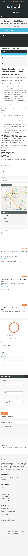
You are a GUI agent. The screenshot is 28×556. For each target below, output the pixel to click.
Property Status (6, 389)
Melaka (7, 30)
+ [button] (3, 188)
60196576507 (15, 12)
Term (2, 341)
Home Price (3, 356)
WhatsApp (6, 221)
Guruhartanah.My (5, 500)
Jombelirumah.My (5, 496)
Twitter (5, 218)
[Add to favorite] (3, 36)
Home (2, 30)
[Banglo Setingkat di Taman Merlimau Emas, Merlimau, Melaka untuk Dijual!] (14, 196)
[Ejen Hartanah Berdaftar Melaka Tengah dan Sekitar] (14, 6)
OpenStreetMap (19, 209)
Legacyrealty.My (5, 487)
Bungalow (5, 180)
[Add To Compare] (1, 35)
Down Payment (4, 363)
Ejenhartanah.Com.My (6, 494)
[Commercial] (14, 401)
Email (5, 224)
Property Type (6, 397)
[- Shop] (14, 402)
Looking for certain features (7, 416)
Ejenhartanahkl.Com (6, 498)
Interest (2, 350)
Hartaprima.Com (5, 489)
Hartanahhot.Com (5, 492)
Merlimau (13, 30)
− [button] (3, 190)
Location (4, 380)
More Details (14, 256)
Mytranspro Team (16, 533)
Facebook (6, 215)
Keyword (5, 406)
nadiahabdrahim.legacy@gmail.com (17, 1)
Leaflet (14, 209)
